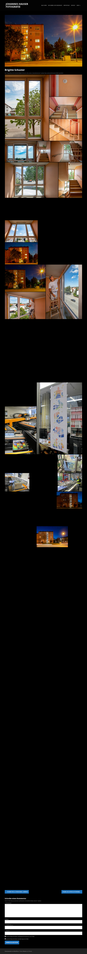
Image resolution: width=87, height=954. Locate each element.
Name (7, 919)
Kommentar (9, 902)
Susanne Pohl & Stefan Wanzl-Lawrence (17, 891)
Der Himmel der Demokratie (55, 5)
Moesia (24, 951)
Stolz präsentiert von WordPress (12, 951)
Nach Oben (44, 5)
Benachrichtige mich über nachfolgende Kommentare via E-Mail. (20, 936)
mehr (78, 5)
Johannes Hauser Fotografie (17, 5)
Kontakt (73, 5)
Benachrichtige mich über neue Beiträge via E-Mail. (17, 939)
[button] (27, 107)
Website (8, 930)
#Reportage (67, 5)
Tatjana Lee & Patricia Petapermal (71, 891)
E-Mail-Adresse (10, 924)
